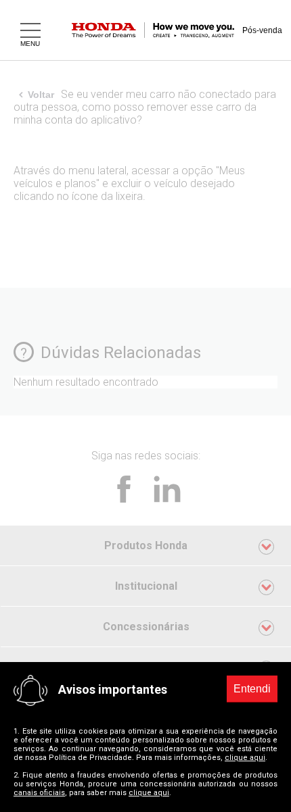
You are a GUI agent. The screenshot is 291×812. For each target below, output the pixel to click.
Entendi (252, 688)
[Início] (162, 30)
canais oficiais (39, 792)
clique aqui (245, 757)
